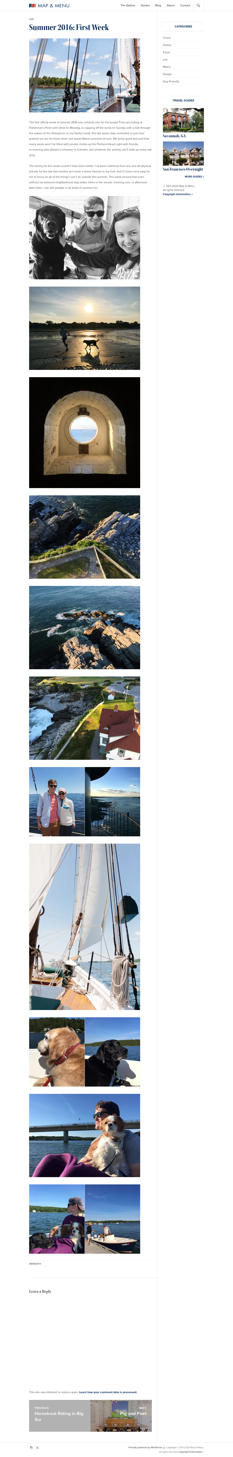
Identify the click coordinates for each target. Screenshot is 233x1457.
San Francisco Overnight (183, 169)
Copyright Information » (178, 194)
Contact (185, 5)
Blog (158, 5)
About (171, 5)
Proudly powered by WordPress (145, 1447)
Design (167, 74)
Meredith (35, 1263)
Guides (145, 5)
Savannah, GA (174, 136)
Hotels (167, 45)
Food (166, 52)
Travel (167, 38)
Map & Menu (49, 5)
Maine (167, 67)
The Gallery (128, 5)
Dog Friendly (171, 81)
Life (31, 19)
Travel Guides (183, 100)
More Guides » (194, 176)
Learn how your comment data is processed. (108, 1392)
